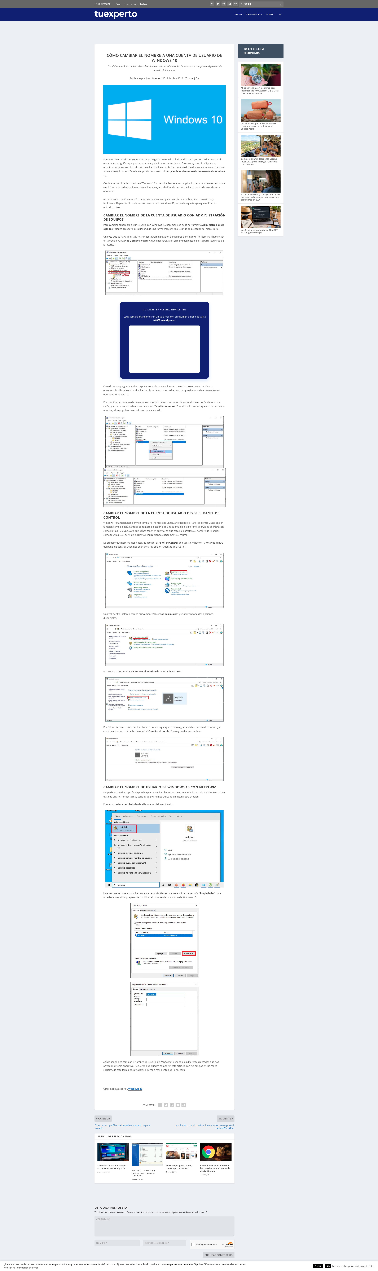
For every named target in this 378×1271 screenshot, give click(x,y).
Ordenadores (254, 14)
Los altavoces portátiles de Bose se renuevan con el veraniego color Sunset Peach (258, 126)
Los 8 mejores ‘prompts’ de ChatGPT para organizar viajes (259, 231)
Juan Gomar (153, 78)
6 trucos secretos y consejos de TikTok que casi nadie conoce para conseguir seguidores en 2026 (260, 197)
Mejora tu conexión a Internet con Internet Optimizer (143, 1173)
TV (280, 14)
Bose (118, 4)
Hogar (238, 14)
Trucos (189, 78)
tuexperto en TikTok (136, 4)
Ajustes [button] (318, 1266)
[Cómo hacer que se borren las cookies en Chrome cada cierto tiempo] (216, 1152)
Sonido (270, 14)
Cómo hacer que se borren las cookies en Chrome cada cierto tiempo (215, 1168)
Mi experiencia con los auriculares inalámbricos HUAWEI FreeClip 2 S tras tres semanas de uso (260, 90)
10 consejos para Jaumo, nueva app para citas (179, 1167)
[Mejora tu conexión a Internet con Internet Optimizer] (147, 1154)
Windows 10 (135, 1088)
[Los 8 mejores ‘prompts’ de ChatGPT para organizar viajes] (261, 217)
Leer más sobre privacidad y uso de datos (353, 1266)
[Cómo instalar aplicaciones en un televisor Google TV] (113, 1152)
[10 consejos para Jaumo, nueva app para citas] (181, 1152)
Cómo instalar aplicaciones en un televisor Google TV (112, 1167)
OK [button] (328, 1266)
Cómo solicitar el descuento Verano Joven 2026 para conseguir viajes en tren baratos (259, 161)
